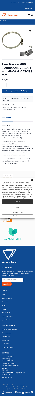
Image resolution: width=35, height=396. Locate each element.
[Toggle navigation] (29, 15)
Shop (3, 295)
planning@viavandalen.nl (10, 365)
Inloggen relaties (7, 316)
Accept (17, 201)
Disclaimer (5, 340)
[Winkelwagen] (31, 15)
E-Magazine (28, 8)
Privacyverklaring (8, 347)
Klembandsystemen (8, 109)
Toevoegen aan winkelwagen (17, 91)
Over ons (5, 302)
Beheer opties (18, 212)
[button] (32, 180)
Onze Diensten (7, 298)
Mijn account (6, 313)
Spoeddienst (6, 320)
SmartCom (21, 389)
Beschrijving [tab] (6, 117)
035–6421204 (6, 370)
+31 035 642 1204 (15, 2)
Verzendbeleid (6, 333)
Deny (17, 207)
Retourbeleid (6, 336)
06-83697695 (6, 375)
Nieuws (4, 305)
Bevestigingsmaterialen (19, 107)
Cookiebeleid (6, 344)
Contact (4, 309)
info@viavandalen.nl (27, 2)
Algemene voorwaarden (10, 329)
